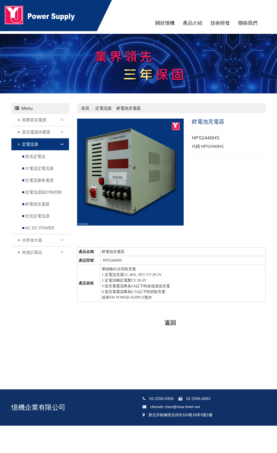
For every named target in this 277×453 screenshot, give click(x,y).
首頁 (85, 108)
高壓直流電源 (34, 120)
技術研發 (220, 23)
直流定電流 (35, 156)
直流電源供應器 (36, 132)
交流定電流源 (37, 216)
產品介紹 (192, 23)
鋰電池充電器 (37, 204)
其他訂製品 (32, 252)
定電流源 (30, 144)
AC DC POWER (39, 228)
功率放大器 (32, 240)
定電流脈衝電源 (39, 180)
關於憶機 (165, 23)
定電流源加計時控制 (43, 192)
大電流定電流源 (39, 168)
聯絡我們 (248, 23)
